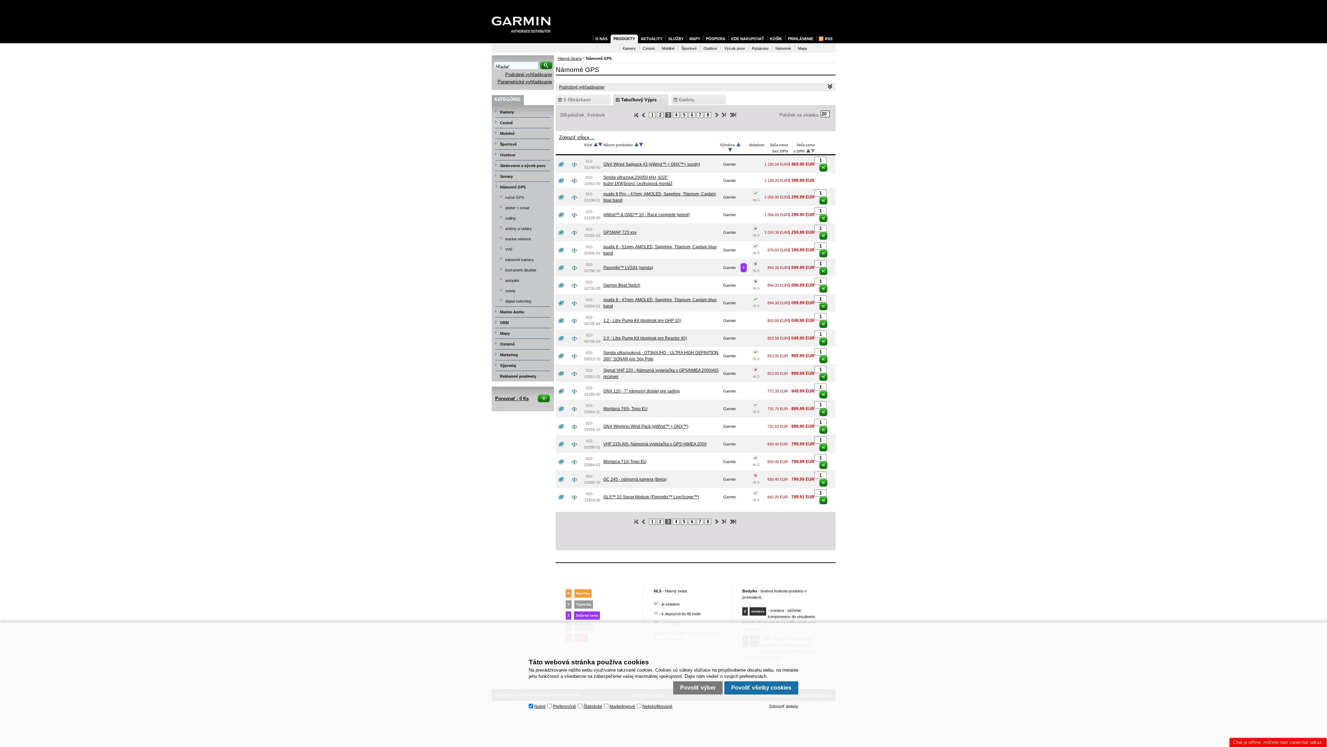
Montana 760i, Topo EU (625, 408)
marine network (518, 239)
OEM (504, 323)
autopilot (512, 280)
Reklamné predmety (518, 376)
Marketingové (622, 706)
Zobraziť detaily (783, 706)
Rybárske (760, 48)
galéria (686, 99)
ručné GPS (514, 197)
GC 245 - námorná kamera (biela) (635, 479)
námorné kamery (519, 260)
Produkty (624, 39)
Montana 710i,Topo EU (625, 461)
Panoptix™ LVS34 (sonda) (628, 267)
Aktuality (651, 39)
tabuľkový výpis (639, 99)
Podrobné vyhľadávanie (528, 74)
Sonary (506, 176)
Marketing (509, 355)
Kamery (507, 112)
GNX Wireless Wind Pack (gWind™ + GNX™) (645, 426)
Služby (676, 39)
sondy (510, 291)
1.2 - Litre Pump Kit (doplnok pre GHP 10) (642, 320)
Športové (508, 144)
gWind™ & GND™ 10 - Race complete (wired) (646, 214)
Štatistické (592, 706)
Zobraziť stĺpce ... (577, 137)
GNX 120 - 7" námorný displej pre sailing (641, 391)
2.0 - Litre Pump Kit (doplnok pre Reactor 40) (645, 338)
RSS (828, 39)
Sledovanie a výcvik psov (523, 166)
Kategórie (508, 99)
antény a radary (518, 229)
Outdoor (508, 155)
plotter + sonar (517, 208)
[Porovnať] (577, 164)
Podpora (715, 39)
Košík (776, 39)
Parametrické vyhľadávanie (525, 81)
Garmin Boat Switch (621, 285)
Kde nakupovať (747, 39)
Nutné (540, 706)
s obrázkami (577, 99)
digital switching (518, 301)
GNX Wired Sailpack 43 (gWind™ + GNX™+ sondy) (651, 164)
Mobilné (507, 133)
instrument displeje (520, 270)
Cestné (506, 123)
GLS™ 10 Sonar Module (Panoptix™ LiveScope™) (651, 497)
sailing (510, 218)
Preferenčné (564, 706)
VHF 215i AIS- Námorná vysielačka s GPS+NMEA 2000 (655, 444)
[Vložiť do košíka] (823, 168)
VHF (509, 249)
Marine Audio (512, 312)
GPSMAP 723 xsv (620, 232)
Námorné (783, 48)
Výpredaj (508, 365)
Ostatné (507, 344)
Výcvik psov (734, 48)
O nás (601, 39)
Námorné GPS (513, 187)
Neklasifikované (657, 706)
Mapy (505, 333)
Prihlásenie (800, 39)
